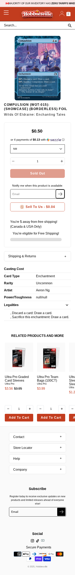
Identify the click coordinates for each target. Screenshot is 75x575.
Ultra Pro (9, 383)
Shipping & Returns (22, 256)
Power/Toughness (18, 297)
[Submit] (61, 511)
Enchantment (45, 276)
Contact (18, 437)
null (38, 297)
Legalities (11, 305)
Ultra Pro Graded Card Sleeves (17, 378)
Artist (8, 290)
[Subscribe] (60, 193)
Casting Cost (14, 269)
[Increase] (62, 161)
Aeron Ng (43, 290)
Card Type (12, 276)
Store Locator (22, 447)
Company (20, 469)
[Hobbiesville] (37, 14)
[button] (37, 140)
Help (16, 458)
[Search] (69, 25)
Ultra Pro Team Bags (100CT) (47, 378)
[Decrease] (13, 161)
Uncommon (44, 283)
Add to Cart (19, 417)
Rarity (8, 283)
